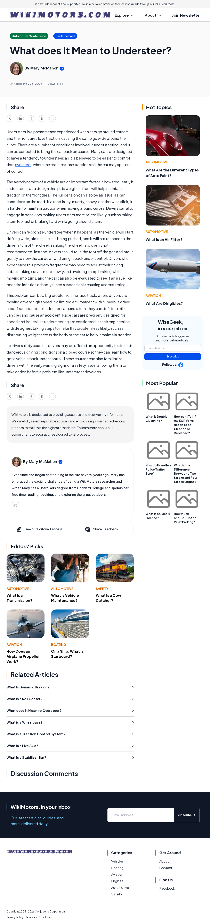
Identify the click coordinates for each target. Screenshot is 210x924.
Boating (58, 644)
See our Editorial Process (44, 529)
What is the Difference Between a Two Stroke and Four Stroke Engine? (185, 473)
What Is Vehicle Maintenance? (65, 598)
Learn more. (168, 4)
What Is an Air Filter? (164, 239)
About (164, 861)
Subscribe (173, 356)
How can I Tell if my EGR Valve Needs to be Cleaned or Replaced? (185, 425)
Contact (165, 868)
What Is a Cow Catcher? (108, 598)
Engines (117, 881)
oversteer (23, 164)
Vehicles (117, 861)
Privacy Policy (15, 917)
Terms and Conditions (39, 917)
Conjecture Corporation (50, 911)
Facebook (167, 888)
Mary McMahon (44, 68)
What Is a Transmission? (19, 598)
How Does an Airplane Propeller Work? (23, 656)
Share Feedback (105, 529)
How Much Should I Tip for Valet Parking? (185, 518)
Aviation (14, 644)
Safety (102, 588)
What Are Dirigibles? (164, 303)
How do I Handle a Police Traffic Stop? (158, 469)
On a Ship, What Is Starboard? (67, 654)
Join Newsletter (186, 15)
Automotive (18, 588)
